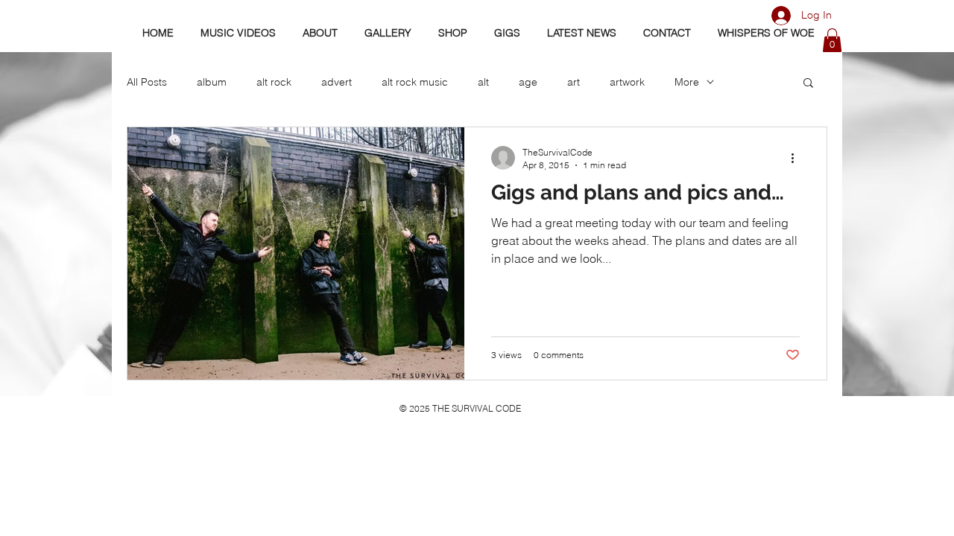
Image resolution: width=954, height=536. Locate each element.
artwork (627, 82)
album (212, 82)
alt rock (273, 82)
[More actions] (797, 158)
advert (336, 82)
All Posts (147, 82)
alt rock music (415, 82)
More (687, 82)
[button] (832, 40)
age (528, 82)
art (573, 82)
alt (483, 82)
